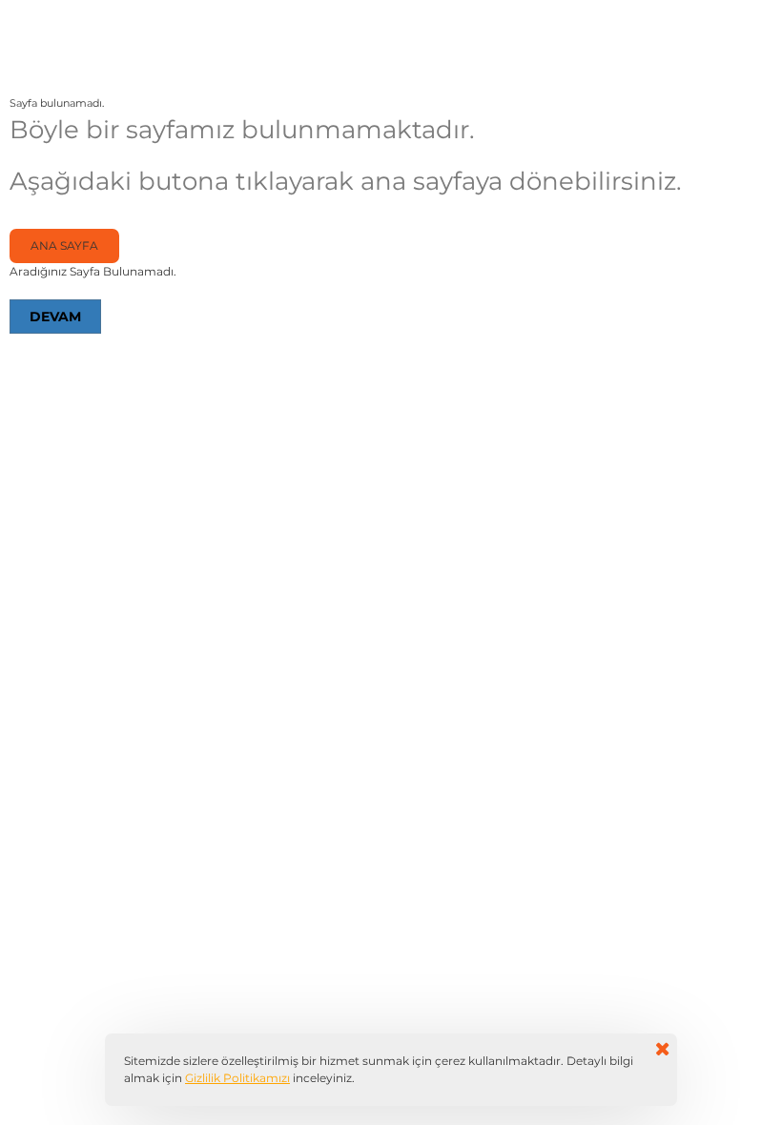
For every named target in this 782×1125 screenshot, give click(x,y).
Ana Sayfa (64, 245)
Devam (55, 316)
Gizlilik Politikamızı (237, 1078)
